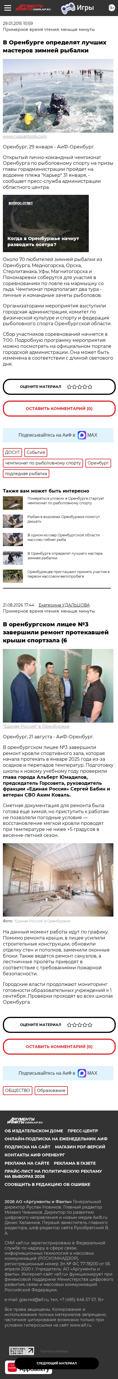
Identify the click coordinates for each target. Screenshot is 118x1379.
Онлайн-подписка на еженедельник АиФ (56, 1138)
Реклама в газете (75, 1163)
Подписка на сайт (27, 1147)
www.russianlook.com (25, 136)
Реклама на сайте (27, 1163)
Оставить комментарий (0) (59, 408)
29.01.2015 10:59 (18, 23)
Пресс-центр (83, 1130)
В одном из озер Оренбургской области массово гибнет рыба (63, 537)
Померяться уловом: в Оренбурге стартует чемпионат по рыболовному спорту (65, 500)
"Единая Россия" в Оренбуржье (36, 726)
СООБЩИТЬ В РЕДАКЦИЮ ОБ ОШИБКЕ (47, 1184)
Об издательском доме (34, 1130)
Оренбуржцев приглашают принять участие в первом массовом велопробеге (68, 574)
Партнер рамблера (54, 1351)
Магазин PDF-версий (80, 1147)
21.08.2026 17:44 (18, 605)
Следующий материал (57, 1363)
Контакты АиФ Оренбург (35, 1155)
